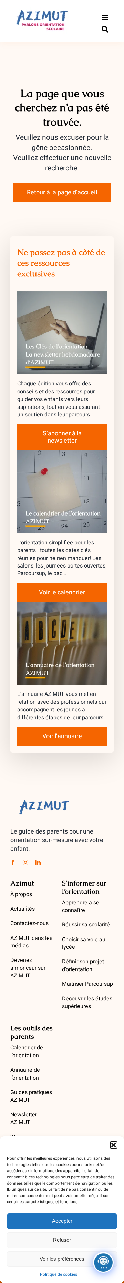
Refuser (62, 1240)
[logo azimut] (41, 10)
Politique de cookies (58, 1274)
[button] (113, 1145)
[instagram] (25, 862)
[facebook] (13, 862)
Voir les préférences (62, 1259)
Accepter (62, 1221)
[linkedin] (38, 862)
